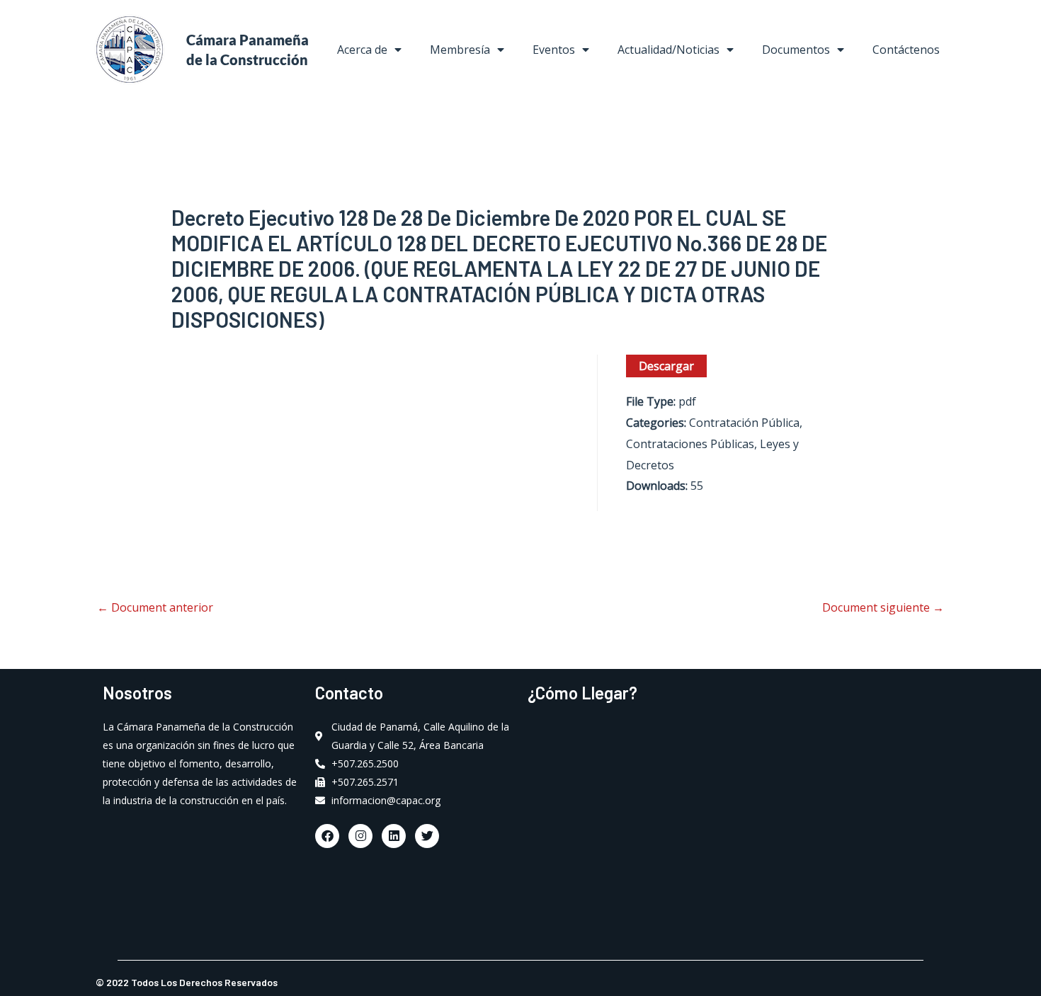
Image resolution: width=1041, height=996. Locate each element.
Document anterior (155, 607)
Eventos (554, 49)
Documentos (796, 49)
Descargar (666, 366)
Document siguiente (883, 607)
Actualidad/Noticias (668, 49)
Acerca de (362, 49)
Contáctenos (906, 49)
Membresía (460, 49)
